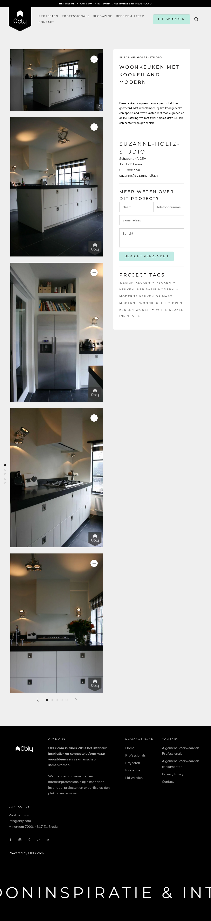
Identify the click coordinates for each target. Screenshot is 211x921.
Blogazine (102, 16)
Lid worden (134, 777)
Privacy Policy (173, 774)
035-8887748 (130, 170)
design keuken (135, 282)
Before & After (130, 16)
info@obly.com (20, 820)
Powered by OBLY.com (26, 853)
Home (130, 748)
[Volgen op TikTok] (39, 840)
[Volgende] (75, 700)
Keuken (163, 282)
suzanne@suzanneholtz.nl (138, 175)
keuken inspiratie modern (146, 289)
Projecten (48, 16)
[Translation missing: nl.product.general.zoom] (94, 59)
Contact (168, 781)
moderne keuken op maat (145, 296)
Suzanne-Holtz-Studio (140, 57)
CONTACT (46, 22)
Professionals (75, 16)
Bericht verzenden (147, 256)
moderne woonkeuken (142, 303)
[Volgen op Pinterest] (29, 840)
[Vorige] (37, 700)
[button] (56, 80)
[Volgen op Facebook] (10, 840)
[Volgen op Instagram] (20, 840)
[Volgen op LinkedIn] (48, 840)
